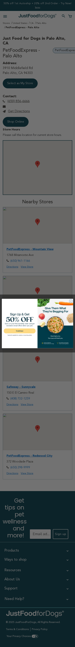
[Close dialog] (70, 301)
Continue (19, 331)
